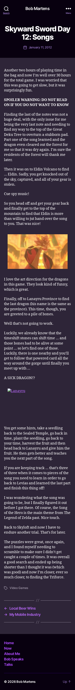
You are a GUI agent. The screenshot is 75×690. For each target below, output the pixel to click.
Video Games (19, 588)
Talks (8, 664)
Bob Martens (37, 8)
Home (9, 643)
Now (8, 648)
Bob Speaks (13, 659)
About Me (12, 654)
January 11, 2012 (40, 47)
